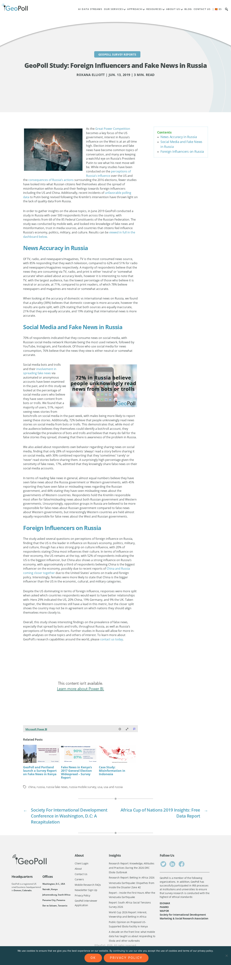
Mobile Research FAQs (88, 884)
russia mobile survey (82, 787)
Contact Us (202, 9)
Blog (188, 9)
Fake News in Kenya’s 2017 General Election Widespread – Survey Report (76, 772)
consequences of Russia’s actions (51, 180)
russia (41, 787)
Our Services (113, 9)
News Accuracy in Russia (178, 137)
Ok (93, 958)
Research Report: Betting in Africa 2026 (131, 877)
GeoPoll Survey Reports (117, 54)
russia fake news (57, 787)
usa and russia (113, 787)
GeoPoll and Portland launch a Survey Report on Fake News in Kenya (40, 770)
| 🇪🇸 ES (217, 9)
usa (99, 787)
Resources (154, 9)
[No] (226, 955)
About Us (173, 9)
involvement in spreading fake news (39, 371)
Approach (134, 9)
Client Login (81, 863)
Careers (79, 879)
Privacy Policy (82, 895)
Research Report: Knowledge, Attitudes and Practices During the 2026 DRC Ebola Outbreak (131, 868)
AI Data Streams (90, 9)
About (78, 868)
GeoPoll (100, 945)
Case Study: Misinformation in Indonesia (112, 770)
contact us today (111, 639)
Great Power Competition (112, 129)
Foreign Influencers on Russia (182, 151)
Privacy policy (126, 958)
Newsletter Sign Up (86, 890)
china (31, 787)
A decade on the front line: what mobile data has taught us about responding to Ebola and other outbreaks (132, 936)
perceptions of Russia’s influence (108, 173)
